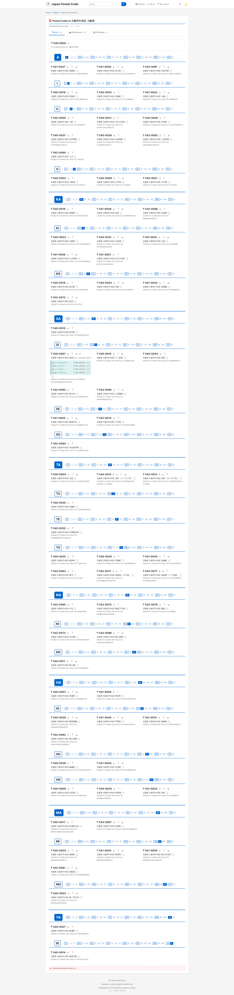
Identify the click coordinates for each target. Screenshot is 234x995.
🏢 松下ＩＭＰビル (59, 372)
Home (48, 13)
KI (83, 57)
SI (96, 57)
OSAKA (55, 13)
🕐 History (151, 4)
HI (142, 57)
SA (93, 57)
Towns (57, 32)
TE (117, 57)
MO (163, 57)
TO (121, 57)
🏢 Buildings (100, 32)
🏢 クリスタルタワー (60, 363)
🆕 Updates (140, 4)
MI (160, 57)
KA (80, 57)
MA (156, 57)
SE (100, 57)
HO (150, 57)
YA (169, 57)
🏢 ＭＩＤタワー (58, 366)
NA (126, 57)
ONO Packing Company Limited (122, 988)
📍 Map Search (163, 4)
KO (87, 57)
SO (104, 57)
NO (133, 57)
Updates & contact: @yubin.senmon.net (117, 984)
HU (146, 57)
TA (109, 57)
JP (180, 4)
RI (172, 57)
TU (113, 57)
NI (129, 57)
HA (138, 57)
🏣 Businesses (77, 32)
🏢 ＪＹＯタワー (58, 369)
